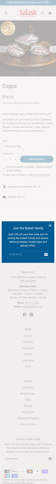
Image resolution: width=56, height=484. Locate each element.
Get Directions (28, 280)
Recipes (28, 406)
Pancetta (28, 341)
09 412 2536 (32, 302)
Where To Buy (28, 393)
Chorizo (28, 335)
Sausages (28, 360)
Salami (28, 354)
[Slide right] (52, 49)
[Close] (50, 225)
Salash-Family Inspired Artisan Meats (28, 480)
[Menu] (5, 12)
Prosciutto (28, 348)
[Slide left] (3, 49)
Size (4, 141)
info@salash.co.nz (32, 306)
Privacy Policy (28, 424)
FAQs (28, 399)
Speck (28, 366)
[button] (42, 12)
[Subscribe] (50, 458)
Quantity (7, 154)
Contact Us (28, 412)
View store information (39, 175)
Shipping (17, 103)
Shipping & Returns (28, 418)
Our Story (28, 387)
